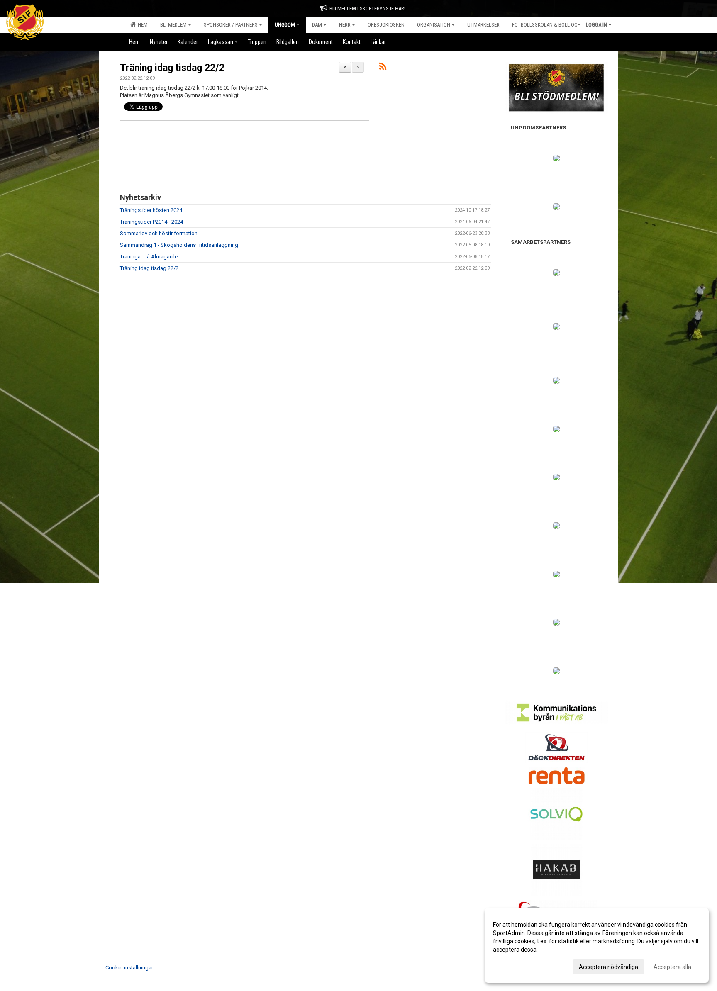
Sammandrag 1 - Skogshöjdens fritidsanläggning (179, 245)
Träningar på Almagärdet (149, 256)
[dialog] (597, 945)
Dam (317, 25)
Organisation (433, 25)
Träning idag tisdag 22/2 (172, 67)
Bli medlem (173, 25)
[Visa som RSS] (382, 68)
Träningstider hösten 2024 (151, 210)
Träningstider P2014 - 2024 (151, 222)
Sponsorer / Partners (231, 25)
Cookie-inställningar (129, 967)
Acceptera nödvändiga (608, 967)
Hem (141, 25)
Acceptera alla (672, 967)
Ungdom (285, 25)
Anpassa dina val (515, 965)
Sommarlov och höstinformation (159, 233)
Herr (345, 25)
